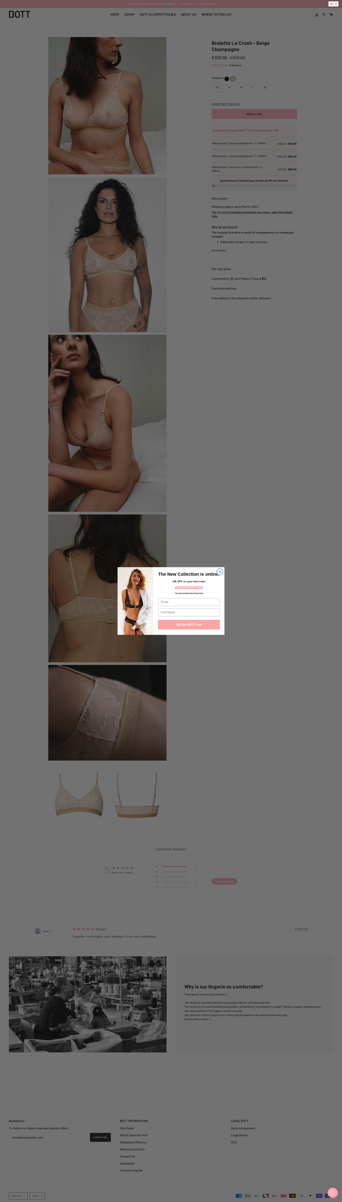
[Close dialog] (220, 572)
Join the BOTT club (189, 624)
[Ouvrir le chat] (333, 1193)
